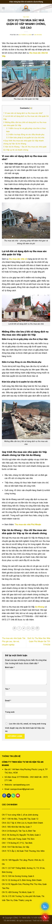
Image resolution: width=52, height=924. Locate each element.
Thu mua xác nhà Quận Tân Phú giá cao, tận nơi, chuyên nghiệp (13, 641)
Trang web (10, 712)
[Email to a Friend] (28, 628)
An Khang (38, 35)
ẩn (31, 108)
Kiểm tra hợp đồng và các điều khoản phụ (25, 134)
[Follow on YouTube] (18, 795)
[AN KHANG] (26, 8)
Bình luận (10, 667)
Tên (7, 689)
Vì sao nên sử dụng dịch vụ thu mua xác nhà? (23, 113)
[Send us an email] (9, 795)
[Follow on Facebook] (4, 795)
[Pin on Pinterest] (33, 628)
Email (8, 701)
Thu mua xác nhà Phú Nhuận (28, 524)
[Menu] (3, 8)
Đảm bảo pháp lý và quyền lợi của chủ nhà (25, 137)
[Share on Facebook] (19, 628)
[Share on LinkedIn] (37, 628)
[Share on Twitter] (24, 628)
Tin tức (26, 17)
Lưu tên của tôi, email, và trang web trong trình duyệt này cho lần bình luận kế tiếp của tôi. (25, 727)
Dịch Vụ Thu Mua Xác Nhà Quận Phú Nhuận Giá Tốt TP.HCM (38, 641)
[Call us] (13, 795)
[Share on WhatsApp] (14, 628)
